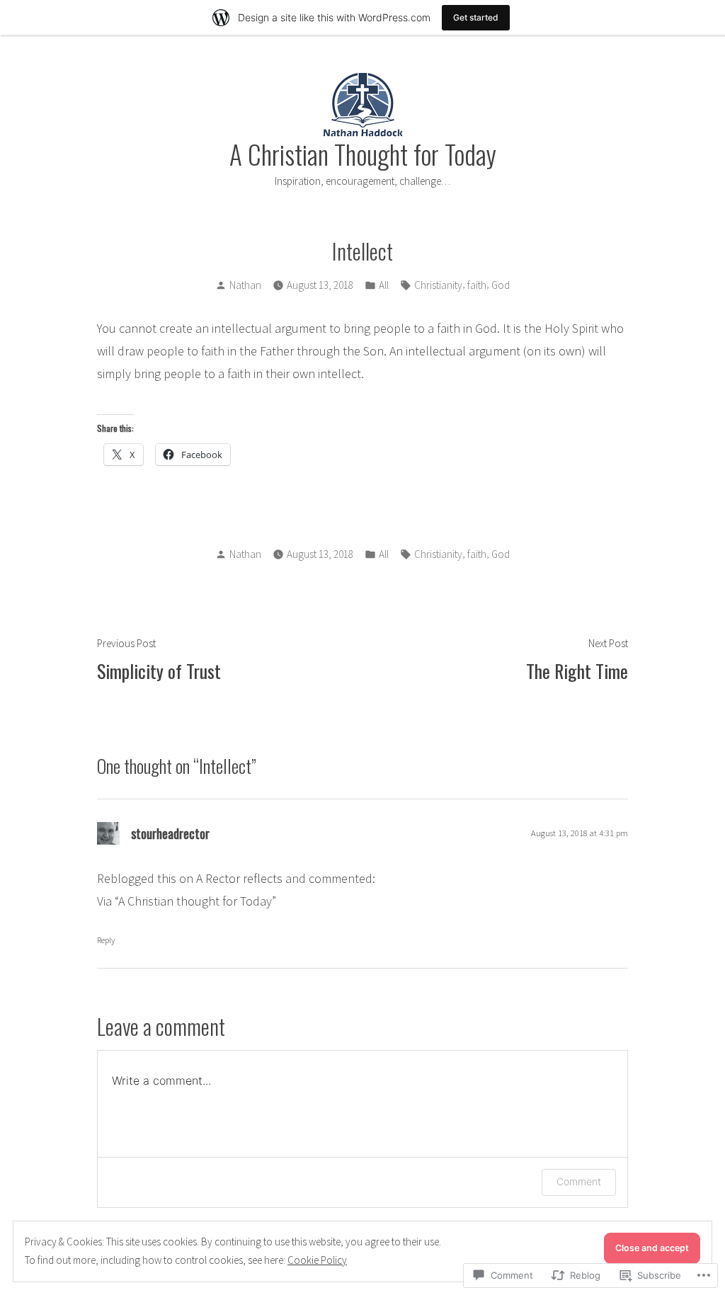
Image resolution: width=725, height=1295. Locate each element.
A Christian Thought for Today (362, 153)
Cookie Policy (317, 1260)
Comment (578, 1181)
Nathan (245, 285)
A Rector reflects (239, 878)
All (384, 285)
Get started (475, 17)
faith (476, 285)
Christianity (438, 285)
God (500, 285)
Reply (106, 940)
